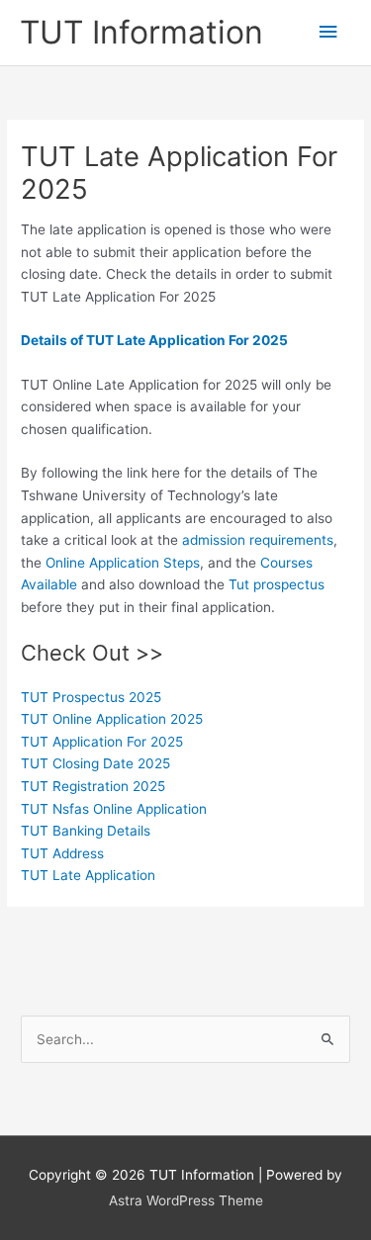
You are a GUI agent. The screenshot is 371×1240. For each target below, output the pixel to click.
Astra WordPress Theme (186, 1200)
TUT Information (141, 32)
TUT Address (62, 853)
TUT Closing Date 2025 (95, 763)
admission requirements (257, 540)
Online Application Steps (123, 563)
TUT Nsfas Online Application (114, 809)
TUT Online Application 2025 (112, 719)
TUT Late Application (88, 875)
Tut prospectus (277, 584)
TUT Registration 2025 (93, 786)
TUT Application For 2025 (102, 742)
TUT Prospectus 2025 (91, 697)
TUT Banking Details (85, 831)
